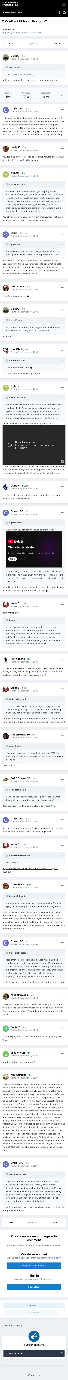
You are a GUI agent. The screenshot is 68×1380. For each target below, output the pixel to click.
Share (35, 1305)
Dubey (15, 485)
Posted (24, 59)
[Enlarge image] (28, 296)
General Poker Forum (31, 32)
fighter (15, 172)
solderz (15, 1027)
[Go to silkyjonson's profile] (6, 1054)
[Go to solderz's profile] (6, 1028)
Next (57, 43)
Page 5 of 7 (34, 43)
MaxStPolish (19, 1074)
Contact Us (34, 1375)
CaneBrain (17, 884)
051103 (15, 55)
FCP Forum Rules (15, 1353)
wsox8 (15, 603)
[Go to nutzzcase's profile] (6, 288)
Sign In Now (34, 1287)
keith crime (18, 658)
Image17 (9, 29)
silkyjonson (18, 1052)
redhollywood (19, 994)
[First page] (4, 43)
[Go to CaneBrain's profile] (6, 886)
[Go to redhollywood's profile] (6, 996)
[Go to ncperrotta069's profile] (6, 736)
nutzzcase (17, 286)
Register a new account (34, 1265)
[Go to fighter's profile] (6, 174)
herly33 (15, 147)
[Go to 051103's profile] (6, 57)
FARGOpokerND (21, 778)
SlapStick (17, 349)
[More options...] (62, 57)
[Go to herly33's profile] (6, 149)
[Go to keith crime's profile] (6, 660)
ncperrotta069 (20, 734)
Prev (10, 43)
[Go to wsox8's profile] (6, 605)
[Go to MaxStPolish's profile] (6, 1076)
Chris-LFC (17, 108)
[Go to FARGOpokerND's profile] (6, 780)
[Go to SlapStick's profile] (6, 350)
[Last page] (64, 43)
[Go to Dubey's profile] (6, 487)
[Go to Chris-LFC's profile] (6, 110)
